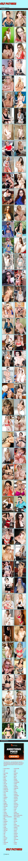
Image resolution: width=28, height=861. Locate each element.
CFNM (5, 782)
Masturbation (16, 813)
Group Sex (16, 798)
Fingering (15, 794)
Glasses (5, 798)
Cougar (15, 785)
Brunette (5, 780)
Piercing (15, 821)
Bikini (5, 777)
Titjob (5, 840)
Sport (5, 836)
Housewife (5, 806)
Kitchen (5, 809)
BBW (4, 774)
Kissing (15, 807)
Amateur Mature (7, 768)
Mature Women (17, 816)
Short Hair (5, 830)
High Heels (6, 804)
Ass (4, 771)
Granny (5, 801)
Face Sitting (6, 791)
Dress (15, 789)
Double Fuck (6, 789)
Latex (5, 810)
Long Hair (5, 813)
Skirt (4, 833)
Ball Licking (6, 773)
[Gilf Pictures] (8, 6)
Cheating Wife (16, 782)
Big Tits (15, 776)
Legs (15, 810)
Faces (15, 791)
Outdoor (5, 819)
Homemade (16, 804)
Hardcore (16, 803)
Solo (4, 834)
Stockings (5, 837)
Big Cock (5, 776)
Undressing (6, 842)
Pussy (5, 825)
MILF (4, 818)
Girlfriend (15, 797)
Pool (15, 822)
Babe (15, 771)
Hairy (15, 801)
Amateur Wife (16, 768)
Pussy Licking (16, 825)
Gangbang (5, 797)
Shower (15, 831)
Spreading (16, 836)
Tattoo (15, 837)
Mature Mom (6, 815)
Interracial (16, 806)
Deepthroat (6, 788)
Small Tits (16, 833)
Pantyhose (6, 821)
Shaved (15, 830)
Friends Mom (16, 795)
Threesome (16, 839)
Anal (4, 770)
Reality (5, 827)
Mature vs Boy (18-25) (18, 815)
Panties (15, 819)
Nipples (15, 818)
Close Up (5, 783)
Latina (15, 809)
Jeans (5, 807)
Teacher (5, 839)
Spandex (15, 834)
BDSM (15, 774)
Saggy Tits (5, 828)
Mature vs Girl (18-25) (8, 816)
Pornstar (5, 824)
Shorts (5, 831)
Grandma (15, 800)
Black (15, 777)
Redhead (15, 827)
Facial (5, 792)
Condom (15, 783)
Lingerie (15, 812)
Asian (15, 770)
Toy (14, 840)
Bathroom (16, 773)
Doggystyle (16, 788)
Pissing (5, 822)
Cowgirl (5, 785)
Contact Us (7, 854)
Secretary (16, 828)
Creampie (5, 786)
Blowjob (15, 779)
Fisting (5, 795)
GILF (4, 800)
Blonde (5, 779)
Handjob (5, 803)
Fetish (5, 794)
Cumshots (16, 786)
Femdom (15, 792)
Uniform (15, 842)
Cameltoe (16, 780)
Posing (15, 824)
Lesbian (5, 812)
